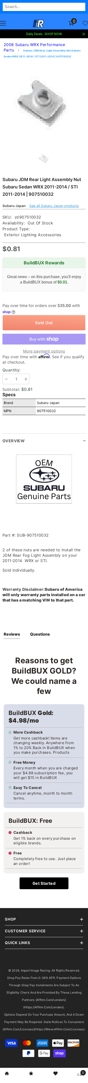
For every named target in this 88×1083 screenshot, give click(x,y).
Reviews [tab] (12, 634)
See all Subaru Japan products (54, 206)
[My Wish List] (85, 23)
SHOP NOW (53, 34)
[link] (7, 1074)
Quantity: (11, 370)
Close (84, 34)
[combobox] (44, 6)
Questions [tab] (40, 634)
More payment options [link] (44, 351)
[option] (44, 103)
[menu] (3, 23)
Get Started (44, 883)
